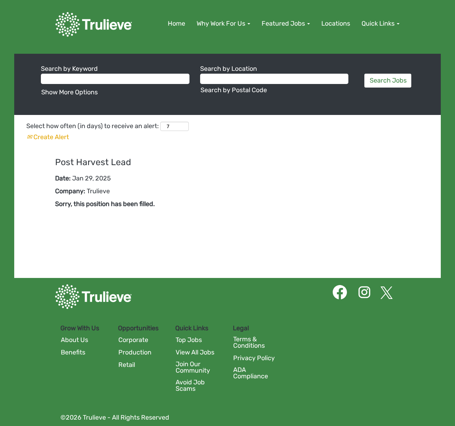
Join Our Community (193, 367)
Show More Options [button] (69, 92)
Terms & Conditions (249, 342)
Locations (335, 23)
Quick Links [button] (379, 23)
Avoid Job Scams (190, 385)
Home (176, 23)
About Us (74, 339)
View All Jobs (195, 352)
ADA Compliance (250, 373)
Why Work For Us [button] (222, 23)
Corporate (133, 339)
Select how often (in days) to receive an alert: (92, 126)
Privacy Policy (254, 358)
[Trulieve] (93, 24)
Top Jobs (189, 339)
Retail (126, 364)
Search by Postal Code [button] (233, 90)
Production (134, 352)
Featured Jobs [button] (284, 23)
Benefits (73, 352)
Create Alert (50, 137)
